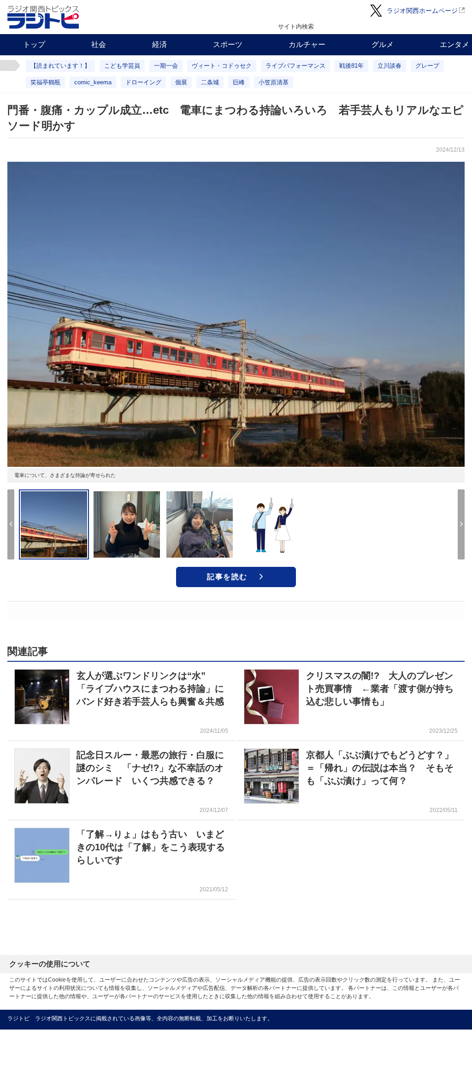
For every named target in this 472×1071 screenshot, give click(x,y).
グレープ (427, 65)
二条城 (210, 82)
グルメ (383, 44)
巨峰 (239, 82)
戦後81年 (351, 65)
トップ (34, 44)
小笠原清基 (274, 82)
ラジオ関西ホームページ (422, 10)
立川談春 (389, 65)
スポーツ (227, 44)
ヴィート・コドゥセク (222, 65)
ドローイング (143, 82)
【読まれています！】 (60, 65)
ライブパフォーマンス (295, 65)
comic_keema (93, 82)
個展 (181, 82)
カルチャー (307, 44)
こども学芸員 (122, 65)
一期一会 (166, 65)
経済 (159, 44)
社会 (98, 44)
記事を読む (227, 577)
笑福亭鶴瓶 (45, 82)
